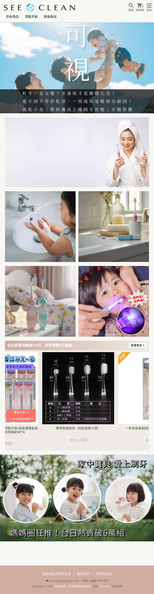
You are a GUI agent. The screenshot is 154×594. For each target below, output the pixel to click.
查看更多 (136, 345)
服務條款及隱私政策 (56, 574)
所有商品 (12, 16)
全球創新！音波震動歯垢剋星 (73, 586)
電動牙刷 (31, 16)
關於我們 (83, 574)
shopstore (104, 586)
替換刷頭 (50, 16)
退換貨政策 (104, 574)
